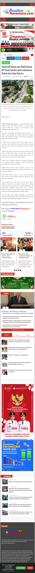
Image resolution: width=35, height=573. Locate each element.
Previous (2, 244)
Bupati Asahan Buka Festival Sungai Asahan (20, 481)
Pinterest (11, 227)
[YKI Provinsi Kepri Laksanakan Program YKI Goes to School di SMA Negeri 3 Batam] (5, 512)
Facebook (10, 58)
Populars (6, 335)
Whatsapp (13, 227)
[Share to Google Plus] (14, 246)
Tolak (30, 568)
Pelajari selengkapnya (8, 571)
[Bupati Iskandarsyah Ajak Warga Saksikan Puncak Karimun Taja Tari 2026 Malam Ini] (5, 505)
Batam (5, 55)
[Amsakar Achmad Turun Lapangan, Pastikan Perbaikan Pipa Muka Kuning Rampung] (5, 497)
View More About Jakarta (17, 329)
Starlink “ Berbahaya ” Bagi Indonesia (18, 355)
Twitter (18, 58)
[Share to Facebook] (9, 246)
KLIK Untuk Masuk (6, 219)
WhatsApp (5, 62)
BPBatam (10, 55)
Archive (17, 335)
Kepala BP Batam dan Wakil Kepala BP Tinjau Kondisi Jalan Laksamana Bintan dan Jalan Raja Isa (17, 70)
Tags (28, 335)
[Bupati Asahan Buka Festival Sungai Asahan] (5, 481)
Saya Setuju (20, 568)
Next (32, 244)
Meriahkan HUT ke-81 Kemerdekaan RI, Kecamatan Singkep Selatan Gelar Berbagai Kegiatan (20, 490)
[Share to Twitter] (11, 246)
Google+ (25, 58)
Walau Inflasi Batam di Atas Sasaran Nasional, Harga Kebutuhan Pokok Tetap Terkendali (8, 257)
